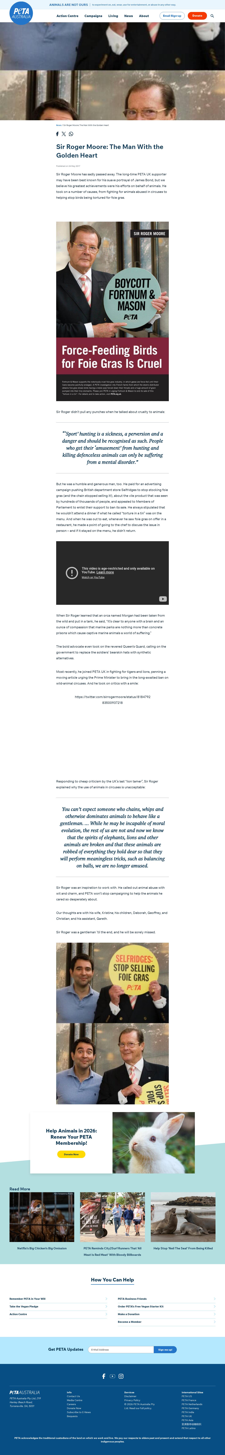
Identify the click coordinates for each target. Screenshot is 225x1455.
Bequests (72, 1416)
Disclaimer (130, 1396)
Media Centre (74, 1400)
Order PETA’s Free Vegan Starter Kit (140, 1306)
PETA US (187, 1396)
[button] (212, 16)
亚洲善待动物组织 (191, 1424)
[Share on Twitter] (64, 135)
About (144, 16)
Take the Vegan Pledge (23, 1306)
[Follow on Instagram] (121, 1376)
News (128, 16)
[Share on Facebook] (57, 135)
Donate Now (71, 1154)
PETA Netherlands (192, 1404)
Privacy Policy (132, 1400)
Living (113, 16)
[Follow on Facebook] (103, 1376)
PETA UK (187, 1416)
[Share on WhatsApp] (71, 135)
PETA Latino (189, 1428)
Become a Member (129, 1321)
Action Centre (67, 16)
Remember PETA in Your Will (27, 1298)
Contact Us (73, 1396)
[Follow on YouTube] (112, 1376)
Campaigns (93, 16)
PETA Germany (190, 1408)
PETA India (188, 1412)
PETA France (189, 1400)
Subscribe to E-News (79, 1412)
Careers (71, 1404)
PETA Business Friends (132, 1298)
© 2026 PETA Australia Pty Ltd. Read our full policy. (139, 1406)
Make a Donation (128, 1314)
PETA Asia (187, 1420)
